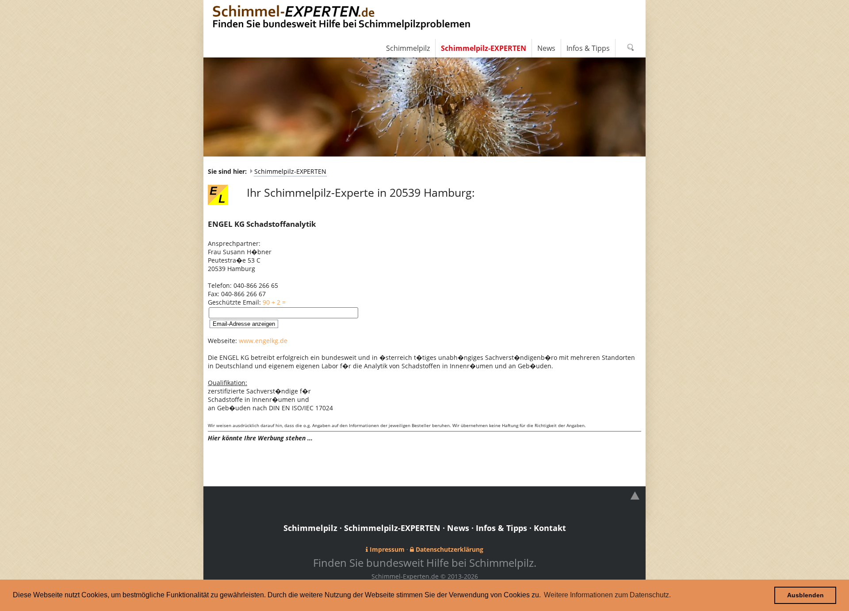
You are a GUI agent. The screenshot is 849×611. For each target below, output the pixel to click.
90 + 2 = (274, 302)
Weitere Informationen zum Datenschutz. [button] (607, 595)
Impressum (387, 549)
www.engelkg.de (263, 340)
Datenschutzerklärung (449, 549)
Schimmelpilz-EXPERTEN (290, 171)
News (458, 528)
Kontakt (550, 528)
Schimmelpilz (310, 528)
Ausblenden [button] (805, 595)
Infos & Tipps (501, 528)
